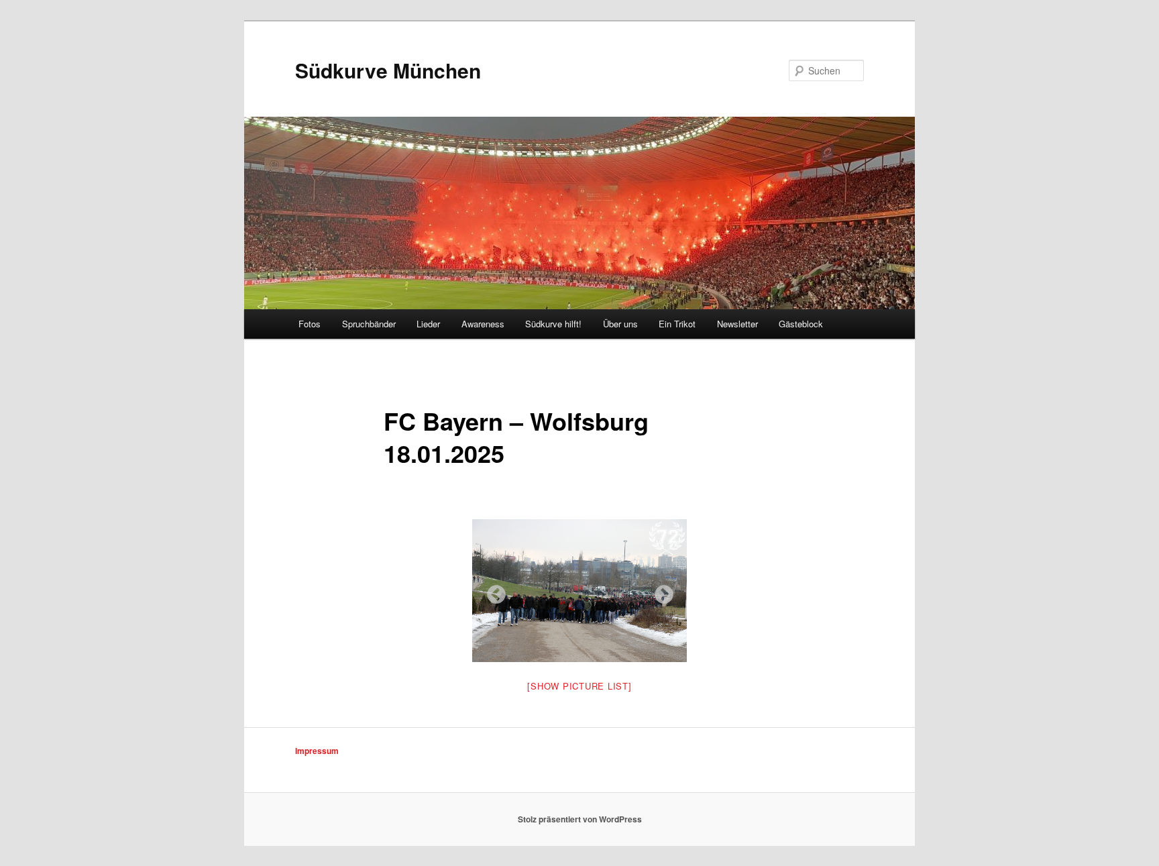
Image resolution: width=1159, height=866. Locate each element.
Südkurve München (388, 70)
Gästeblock (801, 323)
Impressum (317, 751)
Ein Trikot (677, 323)
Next (660, 591)
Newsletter (737, 323)
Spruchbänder (369, 323)
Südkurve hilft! (553, 323)
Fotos (309, 323)
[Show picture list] (579, 686)
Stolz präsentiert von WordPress (580, 819)
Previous (492, 591)
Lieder (428, 323)
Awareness (482, 323)
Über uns (620, 323)
